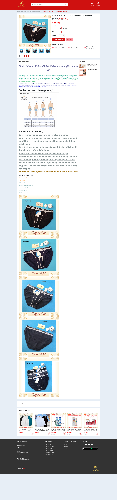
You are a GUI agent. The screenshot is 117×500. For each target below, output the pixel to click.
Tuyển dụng (66, 446)
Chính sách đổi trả (48, 448)
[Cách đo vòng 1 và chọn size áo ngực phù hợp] (82, 66)
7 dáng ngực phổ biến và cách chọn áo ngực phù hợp (92, 70)
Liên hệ (65, 448)
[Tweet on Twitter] (29, 55)
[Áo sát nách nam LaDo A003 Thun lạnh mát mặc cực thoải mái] (26, 420)
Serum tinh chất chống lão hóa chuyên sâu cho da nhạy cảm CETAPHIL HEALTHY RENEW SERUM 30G (74, 430)
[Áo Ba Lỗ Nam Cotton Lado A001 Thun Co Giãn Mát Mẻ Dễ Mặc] (42, 420)
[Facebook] (83, 444)
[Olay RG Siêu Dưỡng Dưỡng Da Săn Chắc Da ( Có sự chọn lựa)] (91, 420)
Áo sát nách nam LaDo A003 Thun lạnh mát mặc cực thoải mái (26, 430)
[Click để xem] (35, 31)
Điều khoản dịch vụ (49, 454)
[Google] (95, 444)
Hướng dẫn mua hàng (49, 452)
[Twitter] (89, 444)
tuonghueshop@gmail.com (22, 452)
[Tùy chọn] (32, 433)
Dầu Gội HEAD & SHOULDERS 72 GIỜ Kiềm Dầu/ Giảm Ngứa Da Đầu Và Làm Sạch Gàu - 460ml (58, 430)
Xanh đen (67, 31)
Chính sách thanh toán (49, 444)
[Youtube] (86, 444)
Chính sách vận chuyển (49, 446)
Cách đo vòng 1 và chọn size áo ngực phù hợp (92, 65)
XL (63, 28)
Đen (60, 31)
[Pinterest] (27, 55)
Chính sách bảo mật (49, 450)
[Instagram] (92, 444)
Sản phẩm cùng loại (24, 410)
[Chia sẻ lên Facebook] (25, 55)
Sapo (24, 468)
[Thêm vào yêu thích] (49, 45)
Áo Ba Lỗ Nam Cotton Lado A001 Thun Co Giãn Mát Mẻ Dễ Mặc (42, 430)
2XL (66, 28)
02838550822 (19, 456)
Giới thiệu (66, 444)
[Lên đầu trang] (114, 495)
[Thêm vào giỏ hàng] (81, 433)
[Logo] (95, 468)
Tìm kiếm (65, 4)
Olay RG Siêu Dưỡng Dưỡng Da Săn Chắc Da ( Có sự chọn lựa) (90, 430)
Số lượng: (54, 35)
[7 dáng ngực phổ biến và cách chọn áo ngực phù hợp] (82, 72)
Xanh (63, 31)
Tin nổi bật (82, 61)
